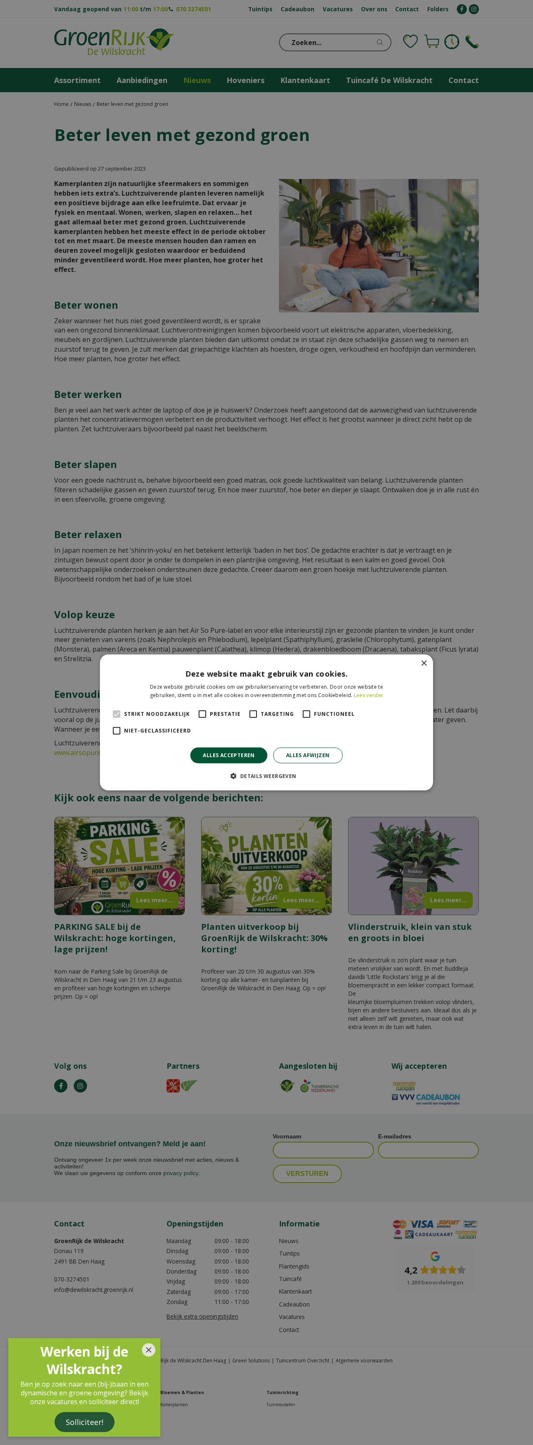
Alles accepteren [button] (228, 755)
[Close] (148, 1350)
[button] (266, 776)
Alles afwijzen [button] (308, 755)
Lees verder (368, 695)
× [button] (424, 663)
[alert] (266, 722)
